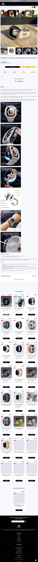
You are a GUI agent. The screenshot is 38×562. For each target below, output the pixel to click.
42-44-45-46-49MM (29, 358)
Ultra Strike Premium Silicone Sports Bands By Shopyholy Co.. (19, 480)
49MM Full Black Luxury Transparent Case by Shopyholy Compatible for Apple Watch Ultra (6, 405)
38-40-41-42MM (34, 358)
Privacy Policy (19, 543)
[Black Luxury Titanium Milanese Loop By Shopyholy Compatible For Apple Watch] (6, 424)
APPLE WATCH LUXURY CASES (19, 552)
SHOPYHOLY (2, 318)
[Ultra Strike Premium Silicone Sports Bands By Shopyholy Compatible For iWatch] (19, 473)
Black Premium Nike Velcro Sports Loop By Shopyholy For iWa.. (19, 356)
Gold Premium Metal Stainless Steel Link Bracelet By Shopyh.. (6, 456)
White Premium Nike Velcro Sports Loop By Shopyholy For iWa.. (19, 404)
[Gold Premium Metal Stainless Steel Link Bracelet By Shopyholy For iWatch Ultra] (6, 449)
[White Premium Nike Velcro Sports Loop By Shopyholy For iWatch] (19, 397)
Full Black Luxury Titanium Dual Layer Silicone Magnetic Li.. (19, 332)
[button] (36, 28)
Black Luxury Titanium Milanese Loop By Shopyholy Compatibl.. (6, 431)
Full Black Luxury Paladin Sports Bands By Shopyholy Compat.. (6, 480)
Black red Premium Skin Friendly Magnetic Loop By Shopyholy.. (31, 480)
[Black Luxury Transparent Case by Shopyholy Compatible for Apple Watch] (6, 325)
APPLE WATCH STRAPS (19, 553)
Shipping (5, 63)
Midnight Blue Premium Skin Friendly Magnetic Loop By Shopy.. (6, 379)
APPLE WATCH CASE (19, 557)
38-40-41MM (16, 358)
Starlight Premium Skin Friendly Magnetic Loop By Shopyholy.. (31, 431)
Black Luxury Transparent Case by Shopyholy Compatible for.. (6, 332)
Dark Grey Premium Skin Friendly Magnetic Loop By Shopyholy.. (31, 379)
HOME (19, 551)
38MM (35, 383)
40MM (16, 310)
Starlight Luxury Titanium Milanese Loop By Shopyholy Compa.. (32, 332)
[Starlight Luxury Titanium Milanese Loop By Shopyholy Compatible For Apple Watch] (31, 325)
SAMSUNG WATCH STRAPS (19, 558)
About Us (19, 541)
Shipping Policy (19, 544)
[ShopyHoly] (3, 4)
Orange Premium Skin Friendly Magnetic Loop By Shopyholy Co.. (31, 456)
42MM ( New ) (28, 383)
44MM (9, 310)
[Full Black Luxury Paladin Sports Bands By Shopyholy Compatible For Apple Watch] (6, 473)
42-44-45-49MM (21, 358)
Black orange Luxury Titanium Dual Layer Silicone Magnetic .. (32, 308)
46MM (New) (30, 334)
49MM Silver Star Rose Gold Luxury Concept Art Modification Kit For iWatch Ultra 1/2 (19, 511)
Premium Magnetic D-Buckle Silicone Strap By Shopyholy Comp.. (32, 404)
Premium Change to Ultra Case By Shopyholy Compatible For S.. (19, 308)
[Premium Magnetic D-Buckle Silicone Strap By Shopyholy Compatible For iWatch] (31, 397)
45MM (7, 310)
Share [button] (2, 76)
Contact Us (19, 542)
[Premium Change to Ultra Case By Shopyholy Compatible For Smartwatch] (19, 301)
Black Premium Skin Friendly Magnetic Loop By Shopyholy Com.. (6, 308)
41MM (18, 310)
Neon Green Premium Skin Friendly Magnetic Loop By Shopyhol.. (19, 431)
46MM (5, 310)
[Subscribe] (25, 527)
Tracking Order (19, 540)
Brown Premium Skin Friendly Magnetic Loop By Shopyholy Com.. (19, 456)
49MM (3, 310)
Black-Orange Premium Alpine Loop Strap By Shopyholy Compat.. (32, 356)
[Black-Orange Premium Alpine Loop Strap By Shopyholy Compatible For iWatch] (31, 348)
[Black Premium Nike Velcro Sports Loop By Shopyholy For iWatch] (19, 348)
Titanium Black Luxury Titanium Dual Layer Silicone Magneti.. (6, 356)
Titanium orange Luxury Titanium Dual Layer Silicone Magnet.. (19, 379)
